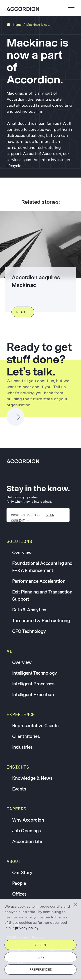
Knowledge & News (32, 778)
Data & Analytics (29, 609)
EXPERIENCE (21, 714)
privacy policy (26, 928)
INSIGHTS (18, 767)
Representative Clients (35, 725)
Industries (22, 747)
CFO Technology (29, 631)
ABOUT (14, 861)
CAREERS (16, 809)
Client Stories (26, 736)
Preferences (40, 970)
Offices (19, 894)
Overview (22, 552)
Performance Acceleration (38, 581)
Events (19, 789)
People (19, 883)
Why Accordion (28, 820)
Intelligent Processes (33, 684)
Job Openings (26, 830)
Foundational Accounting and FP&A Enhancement (42, 567)
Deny (40, 957)
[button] (75, 905)
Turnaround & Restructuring (41, 620)
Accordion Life (27, 841)
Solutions (19, 541)
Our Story (22, 872)
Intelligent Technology (34, 673)
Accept (40, 945)
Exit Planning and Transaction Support (42, 595)
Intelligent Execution (33, 694)
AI (9, 651)
